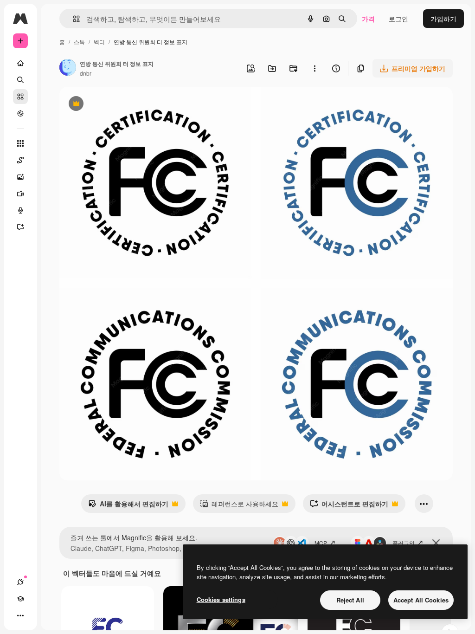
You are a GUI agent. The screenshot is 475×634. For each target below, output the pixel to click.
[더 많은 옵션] (314, 68)
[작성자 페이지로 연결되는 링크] (67, 68)
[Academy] (20, 598)
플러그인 (403, 543)
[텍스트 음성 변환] (20, 210)
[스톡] (20, 96)
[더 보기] (20, 615)
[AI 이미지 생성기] (20, 176)
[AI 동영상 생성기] (20, 193)
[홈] (20, 63)
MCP (321, 543)
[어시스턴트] (20, 227)
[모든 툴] (20, 143)
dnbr (85, 73)
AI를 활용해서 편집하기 (128, 506)
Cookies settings (221, 599)
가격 (368, 18)
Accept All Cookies (421, 599)
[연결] (20, 582)
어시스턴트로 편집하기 (349, 506)
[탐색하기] (20, 113)
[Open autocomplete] (72, 18)
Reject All (350, 599)
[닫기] (436, 543)
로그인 (398, 18)
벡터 (99, 41)
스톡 (79, 41)
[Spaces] (20, 160)
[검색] (20, 79)
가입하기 (443, 18)
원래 (113, 105)
